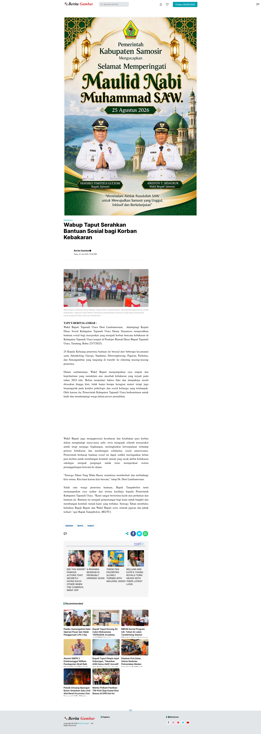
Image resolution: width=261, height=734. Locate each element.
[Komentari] (65, 533)
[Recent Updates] (161, 4)
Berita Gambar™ (84, 723)
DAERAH (68, 220)
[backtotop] (130, 711)
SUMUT (90, 526)
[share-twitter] (139, 533)
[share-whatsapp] (145, 533)
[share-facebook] (133, 533)
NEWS (80, 526)
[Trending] (167, 4)
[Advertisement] (106, 417)
